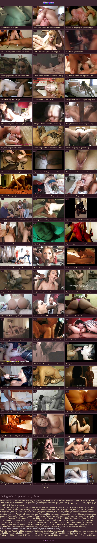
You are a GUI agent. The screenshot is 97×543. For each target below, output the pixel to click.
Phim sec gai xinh (86, 510)
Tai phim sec (82, 525)
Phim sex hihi (65, 514)
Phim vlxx (52, 518)
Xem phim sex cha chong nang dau (31, 512)
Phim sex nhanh (69, 520)
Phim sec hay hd (43, 522)
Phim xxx (11, 518)
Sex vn (75, 510)
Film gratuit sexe (30, 503)
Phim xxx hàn (24, 533)
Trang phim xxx (32, 514)
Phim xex (53, 522)
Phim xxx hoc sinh (48, 510)
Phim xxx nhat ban (80, 512)
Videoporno (70, 500)
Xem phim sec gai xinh (39, 525)
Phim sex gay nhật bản (54, 516)
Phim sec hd (20, 514)
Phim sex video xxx (88, 535)
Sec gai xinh (67, 510)
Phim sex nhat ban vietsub (73, 516)
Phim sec (3, 518)
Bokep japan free (17, 505)
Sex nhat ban (55, 527)
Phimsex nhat (41, 518)
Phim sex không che (73, 518)
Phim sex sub (40, 516)
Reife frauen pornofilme (14, 503)
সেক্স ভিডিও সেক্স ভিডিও (58, 500)
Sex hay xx (28, 510)
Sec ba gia (68, 512)
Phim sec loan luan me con (67, 525)
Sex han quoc (21, 518)
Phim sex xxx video (61, 535)
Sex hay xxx (50, 508)
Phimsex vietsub (47, 535)
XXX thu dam (5, 531)
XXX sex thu (75, 535)
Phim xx (42, 514)
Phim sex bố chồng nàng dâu (39, 520)
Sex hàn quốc (56, 520)
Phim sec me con (52, 514)
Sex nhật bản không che (75, 522)
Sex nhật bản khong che (14, 510)
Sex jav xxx (77, 533)
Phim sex (61, 522)
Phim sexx (31, 518)
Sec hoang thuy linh (7, 520)
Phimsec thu (40, 508)
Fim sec (14, 512)
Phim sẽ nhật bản (88, 518)
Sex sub (36, 510)
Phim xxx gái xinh (28, 508)
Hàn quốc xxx (88, 533)
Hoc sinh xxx (68, 531)
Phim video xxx (16, 535)
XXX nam (57, 533)
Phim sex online (31, 527)
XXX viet (60, 518)
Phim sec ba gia (30, 522)
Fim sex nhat (13, 516)
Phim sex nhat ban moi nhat (13, 527)
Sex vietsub (35, 535)
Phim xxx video (80, 531)
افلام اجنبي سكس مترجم (40, 500)
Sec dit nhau (48, 531)
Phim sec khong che (26, 516)
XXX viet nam (44, 527)
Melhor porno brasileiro (46, 503)
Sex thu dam (9, 522)
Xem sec (59, 510)
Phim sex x (80, 520)
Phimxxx (88, 514)
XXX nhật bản (72, 508)
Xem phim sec (9, 514)
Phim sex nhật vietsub (69, 527)
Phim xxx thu (67, 533)
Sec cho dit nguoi (77, 514)
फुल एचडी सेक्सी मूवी (63, 503)
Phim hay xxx (36, 533)
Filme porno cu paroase (20, 500)
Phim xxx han (47, 533)
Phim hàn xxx (48, 2)
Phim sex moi (21, 520)
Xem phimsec (5, 512)
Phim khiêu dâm (26, 531)
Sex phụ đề (58, 512)
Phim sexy (83, 527)
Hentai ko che (84, 508)
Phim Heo (15, 531)
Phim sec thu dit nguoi (21, 525)
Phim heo (49, 512)
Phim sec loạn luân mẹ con (10, 508)
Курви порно (5, 500)
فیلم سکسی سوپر (78, 503)
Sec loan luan (61, 508)
